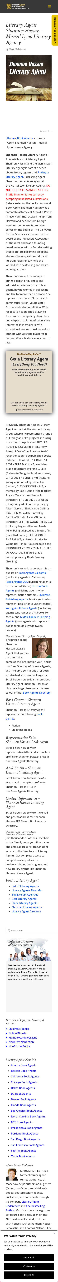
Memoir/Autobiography (23, 1037)
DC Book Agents (21, 1093)
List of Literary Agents (25, 886)
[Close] (55, 1233)
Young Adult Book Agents (21, 608)
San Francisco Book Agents (27, 1145)
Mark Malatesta (17, 49)
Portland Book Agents (24, 1133)
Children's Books (19, 1029)
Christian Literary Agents (27, 907)
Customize (29, 1266)
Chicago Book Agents (24, 1082)
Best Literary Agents (24, 899)
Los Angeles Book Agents (26, 1110)
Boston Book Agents (23, 1071)
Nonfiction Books (19, 1046)
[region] (29, 1256)
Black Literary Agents (25, 903)
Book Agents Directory (36, 692)
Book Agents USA (17, 582)
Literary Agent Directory (26, 911)
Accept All (29, 1257)
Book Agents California (32, 573)
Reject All (29, 1274)
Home (11, 138)
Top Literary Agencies (25, 894)
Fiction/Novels (17, 1033)
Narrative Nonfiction (21, 1042)
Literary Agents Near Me (26, 890)
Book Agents (25, 138)
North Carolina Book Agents (28, 1116)
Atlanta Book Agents (23, 1065)
